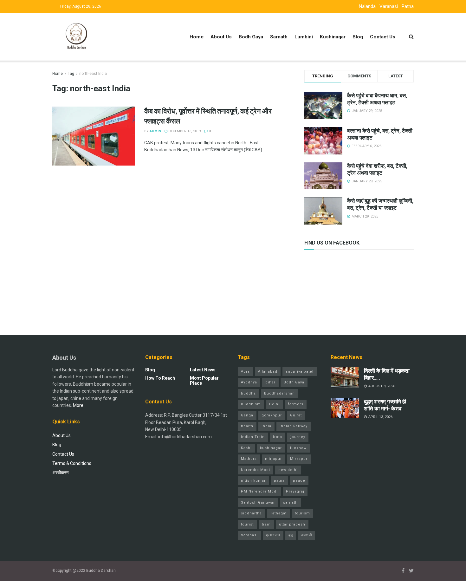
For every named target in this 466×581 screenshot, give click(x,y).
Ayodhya (249, 382)
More (78, 405)
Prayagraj (295, 491)
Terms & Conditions (71, 463)
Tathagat (278, 513)
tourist (247, 524)
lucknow (298, 448)
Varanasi (388, 6)
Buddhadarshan (279, 393)
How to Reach (160, 378)
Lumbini (303, 37)
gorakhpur (272, 415)
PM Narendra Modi (259, 491)
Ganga (247, 415)
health (247, 426)
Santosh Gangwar (258, 502)
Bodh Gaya (251, 37)
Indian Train (253, 437)
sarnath (290, 502)
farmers (295, 404)
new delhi (288, 470)
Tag (71, 73)
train (266, 524)
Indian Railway (293, 426)
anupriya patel (300, 371)
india (266, 426)
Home (197, 37)
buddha (248, 393)
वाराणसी (306, 535)
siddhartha (251, 513)
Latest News (203, 369)
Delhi (274, 404)
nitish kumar (253, 481)
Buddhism (251, 404)
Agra (245, 371)
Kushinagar (333, 37)
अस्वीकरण (60, 472)
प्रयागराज (273, 535)
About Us (221, 37)
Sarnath (279, 37)
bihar (270, 382)
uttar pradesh (292, 524)
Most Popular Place (204, 380)
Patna (408, 6)
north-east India (93, 73)
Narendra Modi (255, 470)
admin (155, 131)
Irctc (277, 437)
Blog (358, 37)
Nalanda (367, 6)
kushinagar (271, 448)
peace (299, 481)
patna (279, 481)
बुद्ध (290, 535)
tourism (302, 513)
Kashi (246, 448)
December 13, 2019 (184, 131)
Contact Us (382, 37)
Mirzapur (298, 459)
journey (297, 437)
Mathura (249, 459)
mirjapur (273, 459)
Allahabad (267, 371)
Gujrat (296, 415)
